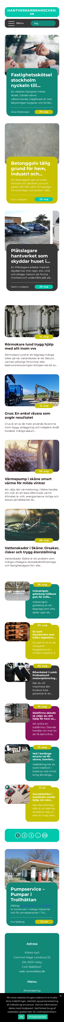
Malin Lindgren (20, 286)
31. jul (42, 787)
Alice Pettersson (20, 111)
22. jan (44, 921)
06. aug (42, 584)
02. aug (42, 665)
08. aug (44, 540)
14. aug (44, 336)
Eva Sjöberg (18, 921)
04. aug (42, 625)
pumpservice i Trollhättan (36, 905)
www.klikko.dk (35, 971)
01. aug (42, 706)
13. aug (44, 405)
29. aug (43, 111)
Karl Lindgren (19, 199)
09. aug (44, 471)
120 (44, 835)
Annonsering (32, 990)
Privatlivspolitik (37, 1016)
